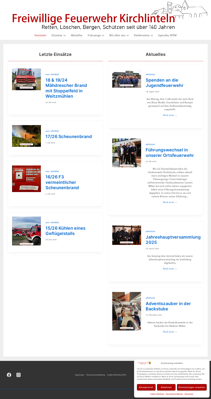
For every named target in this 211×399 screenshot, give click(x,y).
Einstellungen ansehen (192, 387)
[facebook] (9, 375)
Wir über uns (117, 35)
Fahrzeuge (94, 35)
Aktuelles (76, 35)
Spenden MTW (167, 35)
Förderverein (142, 35)
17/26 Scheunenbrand (69, 136)
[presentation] (26, 89)
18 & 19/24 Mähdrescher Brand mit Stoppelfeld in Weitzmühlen (66, 88)
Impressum (189, 394)
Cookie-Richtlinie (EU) (116, 375)
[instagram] (18, 375)
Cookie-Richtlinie (157, 394)
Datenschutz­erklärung (174, 394)
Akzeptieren (146, 387)
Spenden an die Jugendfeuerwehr (164, 82)
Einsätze (57, 35)
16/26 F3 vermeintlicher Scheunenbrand (62, 182)
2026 (47, 74)
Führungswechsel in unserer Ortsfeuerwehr (170, 152)
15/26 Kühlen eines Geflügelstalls (65, 230)
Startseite (40, 35)
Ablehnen (166, 387)
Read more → (170, 115)
